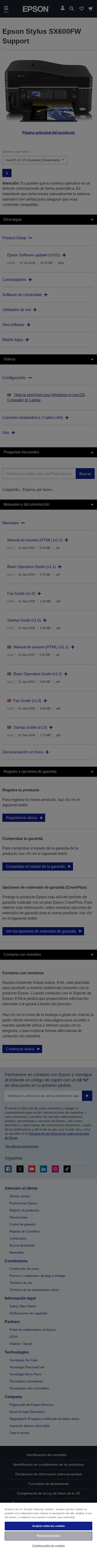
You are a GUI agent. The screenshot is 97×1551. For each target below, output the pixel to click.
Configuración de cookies (48, 1545)
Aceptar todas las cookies (48, 1525)
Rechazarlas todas (48, 1535)
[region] (48, 1526)
